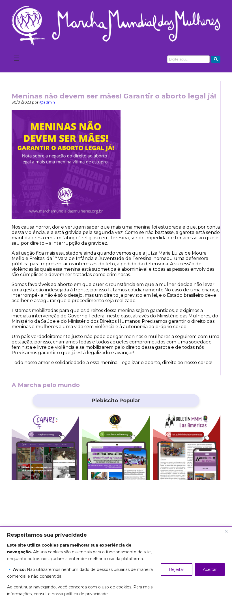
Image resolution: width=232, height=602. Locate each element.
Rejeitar (176, 569)
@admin (47, 102)
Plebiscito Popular (116, 400)
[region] (116, 564)
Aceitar (210, 569)
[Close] (226, 531)
